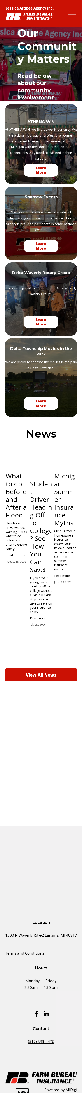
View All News (41, 675)
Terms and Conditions (24, 953)
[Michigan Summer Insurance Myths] (65, 463)
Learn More (41, 170)
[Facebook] (36, 1014)
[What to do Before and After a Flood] (17, 463)
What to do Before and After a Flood (16, 495)
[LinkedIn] (46, 1014)
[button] (70, 452)
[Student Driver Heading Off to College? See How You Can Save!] (41, 467)
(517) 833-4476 (41, 1041)
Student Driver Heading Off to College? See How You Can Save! (41, 526)
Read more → (15, 555)
